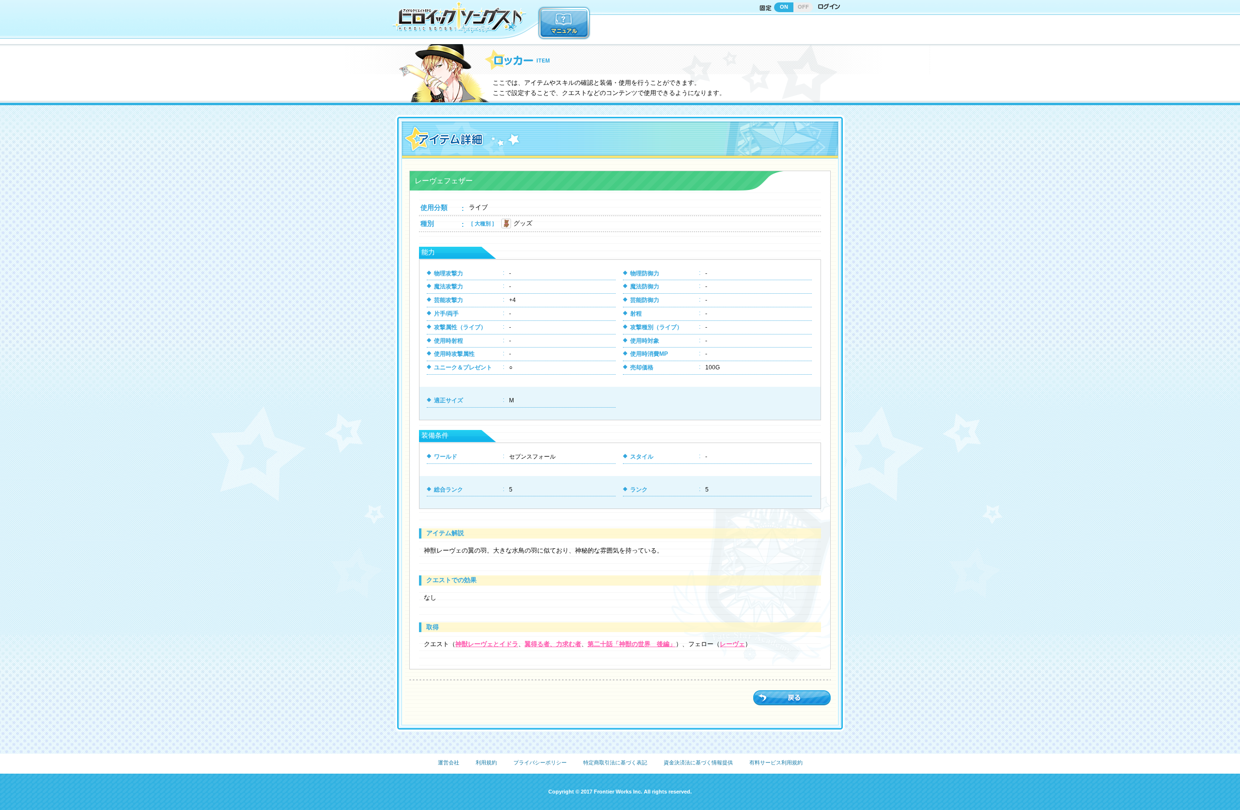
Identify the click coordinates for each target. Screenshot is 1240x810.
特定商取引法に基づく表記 (615, 762)
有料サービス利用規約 (776, 762)
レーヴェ (732, 644)
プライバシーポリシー (540, 762)
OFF (803, 7)
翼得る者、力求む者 (553, 644)
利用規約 (486, 762)
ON (784, 7)
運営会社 (448, 762)
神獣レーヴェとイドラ (486, 644)
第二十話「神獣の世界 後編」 (632, 644)
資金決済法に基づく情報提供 (698, 762)
